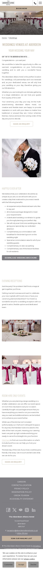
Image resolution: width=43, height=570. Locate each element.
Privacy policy (21, 489)
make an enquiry (21, 124)
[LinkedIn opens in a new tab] (33, 509)
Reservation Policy (22, 492)
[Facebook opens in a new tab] (8, 509)
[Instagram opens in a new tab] (27, 509)
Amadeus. (37, 546)
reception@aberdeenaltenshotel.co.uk (22, 530)
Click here (6, 440)
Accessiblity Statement (21, 499)
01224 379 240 (22, 533)
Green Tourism (21, 495)
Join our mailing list (21, 538)
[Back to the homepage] (8, 3)
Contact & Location (21, 485)
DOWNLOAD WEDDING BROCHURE (22, 258)
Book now (21, 8)
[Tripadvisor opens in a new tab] (21, 509)
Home (4, 38)
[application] (21, 559)
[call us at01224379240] (35, 3)
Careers (21, 482)
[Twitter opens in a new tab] (14, 509)
